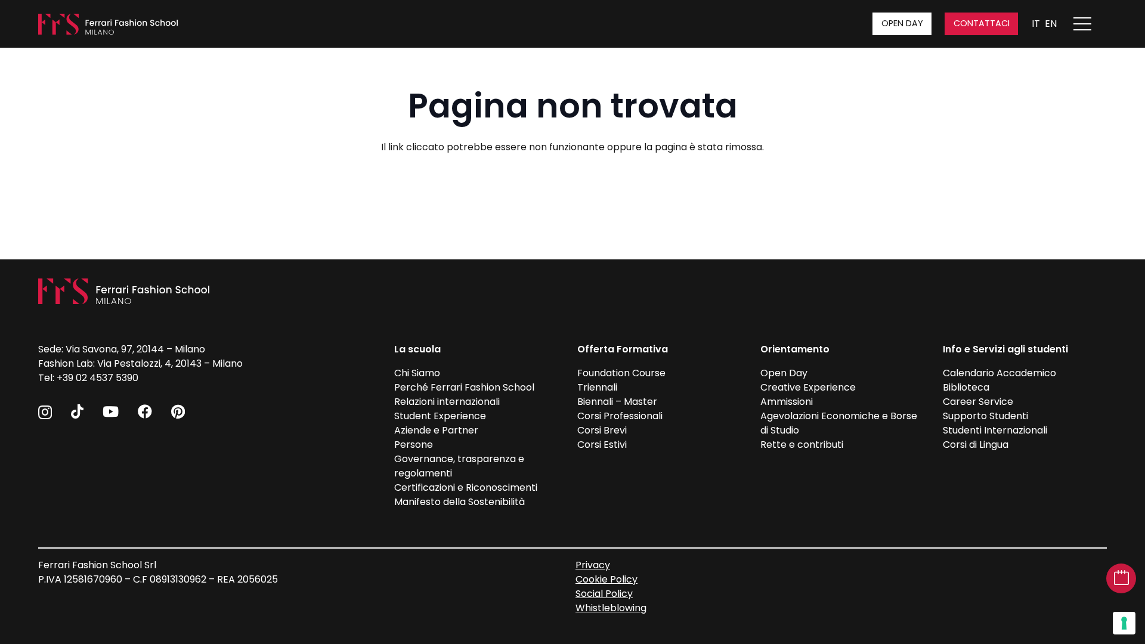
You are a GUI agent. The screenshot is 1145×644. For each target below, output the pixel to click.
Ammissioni (786, 401)
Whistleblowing (610, 608)
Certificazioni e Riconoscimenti (465, 487)
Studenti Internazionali (995, 430)
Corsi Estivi (602, 444)
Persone (413, 444)
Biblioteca (966, 387)
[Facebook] (145, 411)
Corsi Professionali (620, 416)
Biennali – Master (617, 401)
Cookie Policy (606, 579)
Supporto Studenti (985, 416)
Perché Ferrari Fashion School (464, 387)
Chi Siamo (417, 373)
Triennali (597, 387)
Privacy (592, 565)
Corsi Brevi (602, 430)
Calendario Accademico (999, 373)
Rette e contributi (801, 444)
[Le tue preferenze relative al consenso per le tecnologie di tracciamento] (1124, 623)
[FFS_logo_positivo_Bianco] (108, 24)
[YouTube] (111, 411)
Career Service (978, 401)
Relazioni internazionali (447, 401)
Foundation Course (621, 373)
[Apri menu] (1088, 24)
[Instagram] (45, 412)
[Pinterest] (178, 411)
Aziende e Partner (436, 430)
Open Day (783, 373)
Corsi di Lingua (975, 444)
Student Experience (440, 416)
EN (1051, 23)
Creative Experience (808, 387)
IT (1036, 23)
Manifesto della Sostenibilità (459, 502)
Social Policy (604, 593)
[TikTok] (77, 411)
